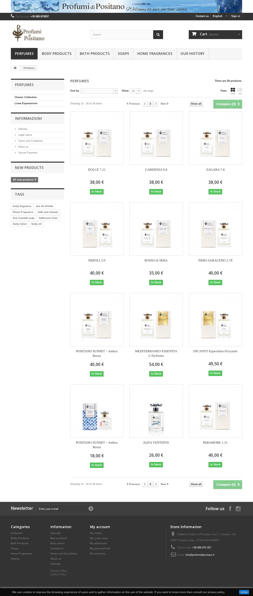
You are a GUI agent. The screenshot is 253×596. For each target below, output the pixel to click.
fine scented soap (23, 217)
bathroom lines (48, 217)
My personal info (100, 548)
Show (125, 90)
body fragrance (22, 206)
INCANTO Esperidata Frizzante (215, 351)
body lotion (20, 223)
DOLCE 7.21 (97, 169)
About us (22, 146)
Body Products (57, 53)
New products (29, 167)
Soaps (123, 53)
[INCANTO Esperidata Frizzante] (215, 319)
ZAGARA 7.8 (215, 169)
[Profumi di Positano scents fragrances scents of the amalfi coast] (47, 33)
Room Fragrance (23, 212)
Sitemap (55, 563)
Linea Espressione (26, 103)
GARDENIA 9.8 (156, 169)
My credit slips (99, 538)
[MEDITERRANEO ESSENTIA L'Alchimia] (156, 319)
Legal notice (24, 134)
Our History (192, 53)
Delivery (22, 128)
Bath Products (95, 53)
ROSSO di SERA (156, 260)
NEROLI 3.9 (96, 260)
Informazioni (28, 118)
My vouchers (98, 553)
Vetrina (15, 558)
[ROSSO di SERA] (156, 229)
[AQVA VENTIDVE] (156, 411)
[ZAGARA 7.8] (215, 138)
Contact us (202, 16)
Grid (233, 93)
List (240, 93)
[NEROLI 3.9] (97, 229)
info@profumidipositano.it (199, 554)
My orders (96, 533)
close (244, 592)
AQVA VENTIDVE (156, 442)
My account (100, 526)
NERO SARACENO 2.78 (215, 260)
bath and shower (48, 212)
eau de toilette (44, 206)
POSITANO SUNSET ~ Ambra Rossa (97, 353)
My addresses (98, 543)
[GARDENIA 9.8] (156, 138)
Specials (55, 533)
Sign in (235, 16)
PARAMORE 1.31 (215, 442)
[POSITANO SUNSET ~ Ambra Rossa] (97, 319)
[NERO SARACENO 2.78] (215, 229)
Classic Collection (26, 97)
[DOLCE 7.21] (97, 138)
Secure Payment (27, 152)
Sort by (74, 90)
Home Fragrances (154, 53)
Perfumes (24, 53)
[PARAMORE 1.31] (215, 411)
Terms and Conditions (30, 140)
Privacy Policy (58, 570)
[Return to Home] (15, 68)
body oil (36, 223)
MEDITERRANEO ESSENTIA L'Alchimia (156, 353)
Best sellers (57, 543)
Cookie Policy (58, 574)
